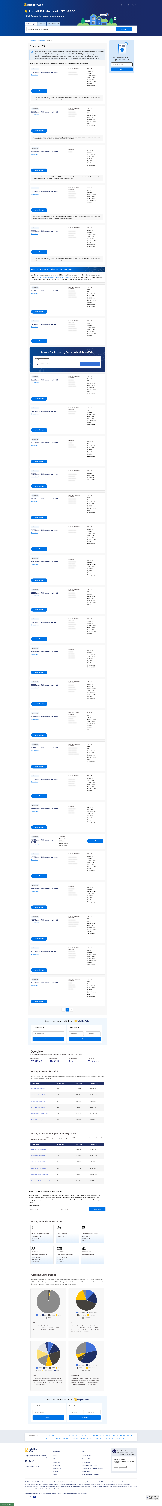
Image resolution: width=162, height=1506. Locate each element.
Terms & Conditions (55, 1489)
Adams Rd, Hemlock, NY (38, 1094)
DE (73, 1435)
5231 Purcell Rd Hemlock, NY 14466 (44, 324)
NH (57, 1438)
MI (117, 1435)
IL (91, 1435)
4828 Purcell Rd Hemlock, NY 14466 (44, 983)
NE (54, 1438)
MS (128, 1435)
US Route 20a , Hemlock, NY (39, 1113)
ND (50, 1438)
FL (76, 1435)
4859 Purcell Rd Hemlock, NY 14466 (44, 888)
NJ (60, 1438)
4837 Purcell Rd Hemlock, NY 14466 (44, 920)
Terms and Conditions (89, 1459)
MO (124, 1435)
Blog (54, 1459)
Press (55, 1474)
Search (48, 1039)
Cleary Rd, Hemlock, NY (38, 1162)
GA (80, 1435)
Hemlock (42, 40)
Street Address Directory (90, 1465)
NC (47, 1438)
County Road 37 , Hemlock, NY (40, 1174)
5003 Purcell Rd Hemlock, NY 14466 (44, 779)
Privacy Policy (86, 1462)
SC (90, 1438)
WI (117, 1438)
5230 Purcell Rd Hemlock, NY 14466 (44, 380)
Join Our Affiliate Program (90, 1474)
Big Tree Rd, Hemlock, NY (38, 1107)
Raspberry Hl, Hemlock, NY (39, 1149)
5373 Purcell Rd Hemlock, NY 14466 (44, 152)
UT (104, 1438)
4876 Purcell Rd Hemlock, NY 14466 (42, 841)
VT (110, 1438)
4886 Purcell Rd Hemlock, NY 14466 (44, 808)
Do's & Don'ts (86, 1456)
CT (67, 1435)
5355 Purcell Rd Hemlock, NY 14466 (44, 191)
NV (67, 1438)
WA (113, 1438)
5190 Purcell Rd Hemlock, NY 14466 (44, 474)
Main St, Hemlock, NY (37, 1120)
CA (60, 1435)
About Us (56, 1465)
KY (100, 1435)
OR (81, 1438)
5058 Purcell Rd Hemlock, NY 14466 (44, 716)
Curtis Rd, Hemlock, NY (38, 1088)
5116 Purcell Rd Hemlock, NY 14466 (44, 593)
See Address (34, 75)
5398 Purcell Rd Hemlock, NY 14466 (44, 72)
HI (83, 1435)
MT (132, 1435)
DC (70, 1435)
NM (64, 1438)
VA (107, 1438)
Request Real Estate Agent (154, 1498)
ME (114, 1435)
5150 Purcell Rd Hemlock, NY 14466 (44, 562)
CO (63, 1435)
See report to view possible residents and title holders (53, 277)
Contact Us (57, 1468)
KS (97, 1435)
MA (107, 1435)
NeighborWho (32, 40)
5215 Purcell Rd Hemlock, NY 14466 (44, 411)
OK (77, 1438)
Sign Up (134, 5)
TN (97, 1438)
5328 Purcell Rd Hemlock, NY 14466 (44, 231)
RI (87, 1438)
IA (85, 1435)
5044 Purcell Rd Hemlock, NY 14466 (44, 748)
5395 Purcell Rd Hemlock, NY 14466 (44, 112)
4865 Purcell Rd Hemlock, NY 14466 (44, 857)
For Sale (42, 24)
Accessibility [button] (28, 1497)
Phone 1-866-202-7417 (32, 1466)
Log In (125, 5)
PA (84, 1438)
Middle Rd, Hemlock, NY (38, 1101)
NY (38, 40)
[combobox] (70, 29)
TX (100, 1438)
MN (121, 1435)
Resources (56, 1462)
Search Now (89, 364)
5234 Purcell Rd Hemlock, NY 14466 (44, 291)
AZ (56, 1435)
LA (104, 1435)
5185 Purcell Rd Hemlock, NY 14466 (44, 530)
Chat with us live (119, 1459)
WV (120, 1438)
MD (110, 1435)
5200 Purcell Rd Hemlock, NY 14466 (44, 443)
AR (53, 1435)
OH (74, 1438)
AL (50, 1435)
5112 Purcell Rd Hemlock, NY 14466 (44, 652)
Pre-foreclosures (53, 24)
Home (55, 1456)
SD (94, 1438)
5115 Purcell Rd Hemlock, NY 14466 (44, 622)
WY (124, 1438)
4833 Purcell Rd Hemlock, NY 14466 (44, 951)
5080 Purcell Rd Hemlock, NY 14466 (44, 685)
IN (94, 1435)
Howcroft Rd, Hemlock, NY (39, 1168)
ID (88, 1435)
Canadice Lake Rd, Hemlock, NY (40, 1181)
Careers (55, 1471)
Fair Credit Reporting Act (70, 1484)
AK (47, 1435)
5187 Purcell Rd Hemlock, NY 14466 (44, 499)
